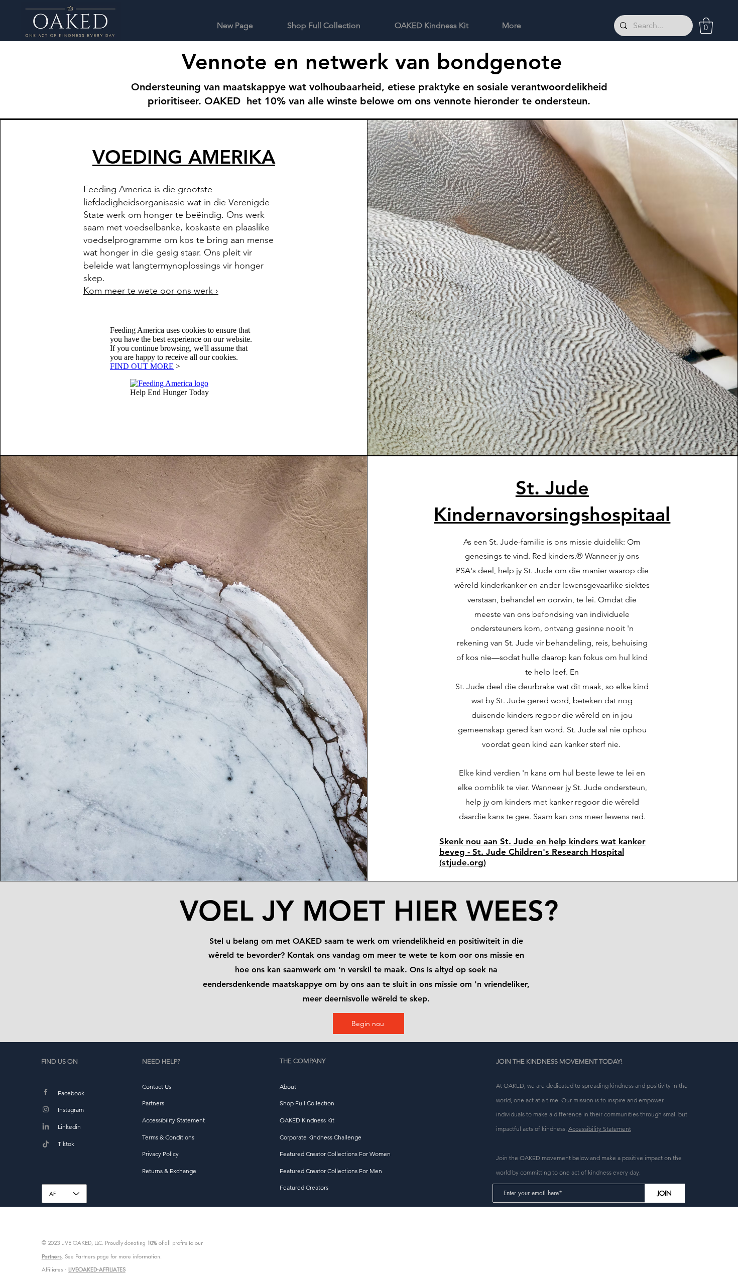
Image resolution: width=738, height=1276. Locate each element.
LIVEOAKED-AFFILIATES (97, 1269)
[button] (706, 26)
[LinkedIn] (46, 1127)
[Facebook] (46, 1092)
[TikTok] (46, 1144)
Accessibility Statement (599, 1128)
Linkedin (69, 1126)
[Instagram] (46, 1109)
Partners (52, 1256)
